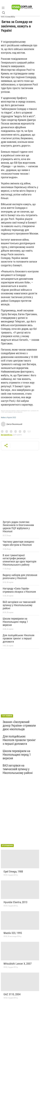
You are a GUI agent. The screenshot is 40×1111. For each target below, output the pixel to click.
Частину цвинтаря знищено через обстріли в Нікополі (18, 543)
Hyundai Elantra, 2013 (15, 902)
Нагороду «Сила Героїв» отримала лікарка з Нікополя (19, 590)
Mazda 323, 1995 (13, 933)
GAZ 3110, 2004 (12, 994)
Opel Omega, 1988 (13, 871)
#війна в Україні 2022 (8, 418)
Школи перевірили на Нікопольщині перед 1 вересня (15, 621)
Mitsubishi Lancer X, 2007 (18, 963)
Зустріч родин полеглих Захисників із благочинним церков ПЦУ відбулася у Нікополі (18, 526)
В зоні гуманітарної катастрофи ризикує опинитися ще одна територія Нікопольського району (19, 560)
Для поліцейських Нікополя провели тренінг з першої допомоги (18, 638)
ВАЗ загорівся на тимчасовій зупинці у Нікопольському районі (19, 605)
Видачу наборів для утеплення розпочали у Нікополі (20, 576)
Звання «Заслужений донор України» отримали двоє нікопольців (19, 725)
